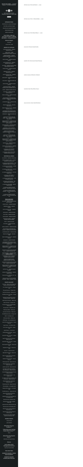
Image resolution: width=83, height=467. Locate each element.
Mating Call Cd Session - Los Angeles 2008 (9, 389)
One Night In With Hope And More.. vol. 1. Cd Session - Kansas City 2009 (9, 379)
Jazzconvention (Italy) (28, 102)
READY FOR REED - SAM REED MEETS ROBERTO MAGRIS (9, 254)
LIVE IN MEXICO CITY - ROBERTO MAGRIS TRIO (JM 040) (9, 63)
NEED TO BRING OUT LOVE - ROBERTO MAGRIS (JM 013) (9, 108)
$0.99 (9, 16)
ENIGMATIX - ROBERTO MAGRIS (9, 240)
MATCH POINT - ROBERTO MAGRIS (9, 216)
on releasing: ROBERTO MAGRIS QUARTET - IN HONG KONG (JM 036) (9, 188)
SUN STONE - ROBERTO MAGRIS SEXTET (9, 224)
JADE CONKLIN (9, 422)
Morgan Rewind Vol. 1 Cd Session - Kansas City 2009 (9, 382)
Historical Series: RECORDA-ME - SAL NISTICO (9, 276)
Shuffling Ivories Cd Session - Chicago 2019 (9, 295)
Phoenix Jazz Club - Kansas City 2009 (9, 384)
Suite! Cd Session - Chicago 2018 (9, 302)
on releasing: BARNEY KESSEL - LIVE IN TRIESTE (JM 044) (9, 179)
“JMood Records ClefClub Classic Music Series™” (9, 430)
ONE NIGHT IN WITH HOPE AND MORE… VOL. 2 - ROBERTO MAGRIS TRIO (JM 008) (9, 118)
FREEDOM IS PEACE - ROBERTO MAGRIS (9, 207)
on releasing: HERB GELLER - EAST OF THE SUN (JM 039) (9, 170)
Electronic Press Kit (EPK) (9, 447)
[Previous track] (6, 10)
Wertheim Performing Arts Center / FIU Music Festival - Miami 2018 (9, 298)
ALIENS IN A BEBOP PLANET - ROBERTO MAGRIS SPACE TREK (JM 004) (9, 132)
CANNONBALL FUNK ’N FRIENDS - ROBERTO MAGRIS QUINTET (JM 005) (9, 128)
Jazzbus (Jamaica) (27, 74)
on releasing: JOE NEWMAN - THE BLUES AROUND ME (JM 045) (9, 182)
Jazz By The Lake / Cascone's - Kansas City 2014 (9, 342)
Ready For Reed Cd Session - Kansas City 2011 (9, 359)
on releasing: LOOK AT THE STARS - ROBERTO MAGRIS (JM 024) (9, 153)
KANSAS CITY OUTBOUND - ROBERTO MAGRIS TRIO (9, 273)
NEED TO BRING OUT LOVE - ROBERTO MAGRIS (9, 237)
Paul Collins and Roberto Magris (9, 26)
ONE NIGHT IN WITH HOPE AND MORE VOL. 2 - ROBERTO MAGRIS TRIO (9, 251)
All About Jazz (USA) (28, 4)
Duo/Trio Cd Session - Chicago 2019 (9, 292)
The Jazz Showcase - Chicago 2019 (9, 290)
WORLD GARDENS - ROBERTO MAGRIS (9, 226)
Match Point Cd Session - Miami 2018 (9, 300)
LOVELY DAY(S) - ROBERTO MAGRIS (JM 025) (9, 69)
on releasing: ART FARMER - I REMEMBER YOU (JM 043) (9, 176)
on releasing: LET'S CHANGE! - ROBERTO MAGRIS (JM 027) (9, 150)
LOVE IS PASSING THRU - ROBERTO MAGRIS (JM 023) (9, 75)
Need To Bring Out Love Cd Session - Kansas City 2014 (9, 339)
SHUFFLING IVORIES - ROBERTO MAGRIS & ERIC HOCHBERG (9, 219)
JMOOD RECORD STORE (9, 30)
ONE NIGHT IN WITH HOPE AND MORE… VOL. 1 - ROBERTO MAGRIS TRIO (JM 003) (9, 136)
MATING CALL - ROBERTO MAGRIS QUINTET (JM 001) (9, 143)
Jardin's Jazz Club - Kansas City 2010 (9, 366)
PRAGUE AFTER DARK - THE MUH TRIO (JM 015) (9, 105)
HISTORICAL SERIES (9, 156)
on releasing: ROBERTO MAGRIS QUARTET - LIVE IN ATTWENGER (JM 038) (9, 195)
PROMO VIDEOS (9, 418)
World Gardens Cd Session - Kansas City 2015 (9, 333)
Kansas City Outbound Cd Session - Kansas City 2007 (9, 394)
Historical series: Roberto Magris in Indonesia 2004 (9, 412)
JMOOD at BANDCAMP (9, 32)
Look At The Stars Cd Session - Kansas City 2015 (9, 323)
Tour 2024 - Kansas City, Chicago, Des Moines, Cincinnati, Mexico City (9, 285)
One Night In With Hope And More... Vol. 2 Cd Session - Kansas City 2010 (9, 369)
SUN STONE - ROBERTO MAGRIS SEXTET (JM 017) (9, 92)
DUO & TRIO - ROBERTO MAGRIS (9, 214)
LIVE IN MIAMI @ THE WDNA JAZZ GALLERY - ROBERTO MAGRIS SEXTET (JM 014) (9, 98)
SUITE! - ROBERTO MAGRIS (9, 221)
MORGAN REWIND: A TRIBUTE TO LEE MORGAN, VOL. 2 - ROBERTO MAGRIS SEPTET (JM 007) (9, 122)
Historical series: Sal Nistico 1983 (9, 399)
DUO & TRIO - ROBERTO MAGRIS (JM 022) (9, 81)
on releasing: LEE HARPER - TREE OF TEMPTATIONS (9, 185)
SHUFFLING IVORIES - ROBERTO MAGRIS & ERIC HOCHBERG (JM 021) (9, 87)
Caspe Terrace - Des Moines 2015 (9, 325)
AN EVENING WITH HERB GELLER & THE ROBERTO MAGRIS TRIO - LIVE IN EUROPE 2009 (9, 243)
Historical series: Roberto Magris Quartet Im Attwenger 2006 (9, 415)
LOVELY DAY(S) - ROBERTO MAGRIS (9, 204)
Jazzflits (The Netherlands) (29, 60)
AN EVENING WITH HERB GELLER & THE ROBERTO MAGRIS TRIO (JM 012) (9, 111)
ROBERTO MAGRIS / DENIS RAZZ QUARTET (9, 454)
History (9, 442)
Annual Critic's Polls (9, 44)
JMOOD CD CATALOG (9, 47)
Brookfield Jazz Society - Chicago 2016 (9, 313)
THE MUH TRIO (9, 450)
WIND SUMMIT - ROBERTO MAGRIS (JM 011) (9, 60)
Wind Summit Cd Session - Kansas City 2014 (9, 345)
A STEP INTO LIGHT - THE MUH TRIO (9, 231)
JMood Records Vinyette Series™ (9, 436)
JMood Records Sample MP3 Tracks (9, 28)
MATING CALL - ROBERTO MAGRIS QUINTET (9, 270)
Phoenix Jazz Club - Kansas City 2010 (9, 361)
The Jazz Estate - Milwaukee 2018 (9, 307)
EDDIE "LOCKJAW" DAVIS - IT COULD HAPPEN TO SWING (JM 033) (9, 161)
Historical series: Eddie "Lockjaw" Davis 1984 (9, 402)
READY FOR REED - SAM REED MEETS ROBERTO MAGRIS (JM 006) (9, 125)
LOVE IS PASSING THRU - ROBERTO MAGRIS (9, 210)
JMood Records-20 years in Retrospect (9, 24)
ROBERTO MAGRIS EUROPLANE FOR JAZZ (9, 457)
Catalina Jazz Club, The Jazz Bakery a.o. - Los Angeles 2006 (9, 397)
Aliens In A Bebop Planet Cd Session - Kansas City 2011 (9, 356)
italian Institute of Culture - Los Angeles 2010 (9, 375)
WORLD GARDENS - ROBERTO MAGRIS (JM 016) (9, 95)
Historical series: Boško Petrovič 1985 (9, 404)
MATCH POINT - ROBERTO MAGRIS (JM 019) (9, 84)
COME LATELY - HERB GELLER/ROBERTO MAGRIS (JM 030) (9, 53)
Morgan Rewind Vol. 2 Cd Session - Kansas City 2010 (9, 364)
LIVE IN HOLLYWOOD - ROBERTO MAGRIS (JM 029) (9, 50)
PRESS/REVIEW (9, 199)
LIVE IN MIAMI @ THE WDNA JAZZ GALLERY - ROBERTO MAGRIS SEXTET (9, 229)
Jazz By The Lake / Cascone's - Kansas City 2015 (9, 336)
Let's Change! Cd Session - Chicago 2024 (9, 288)
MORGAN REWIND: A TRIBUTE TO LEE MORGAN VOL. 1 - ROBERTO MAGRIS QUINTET (9, 266)
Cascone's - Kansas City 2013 (9, 350)
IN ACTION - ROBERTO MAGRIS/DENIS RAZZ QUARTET (9, 202)
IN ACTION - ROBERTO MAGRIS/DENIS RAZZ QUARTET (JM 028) (9, 66)
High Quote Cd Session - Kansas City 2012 (9, 353)
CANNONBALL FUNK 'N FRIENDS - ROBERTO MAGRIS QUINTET (9, 257)
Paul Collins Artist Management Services (9, 445)
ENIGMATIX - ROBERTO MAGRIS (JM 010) (9, 114)
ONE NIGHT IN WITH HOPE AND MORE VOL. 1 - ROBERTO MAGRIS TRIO (9, 263)
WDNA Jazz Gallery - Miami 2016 (9, 318)
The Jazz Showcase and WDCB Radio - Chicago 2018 (9, 305)
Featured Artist (9, 420)
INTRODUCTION (9, 22)
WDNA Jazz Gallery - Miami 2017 (9, 309)
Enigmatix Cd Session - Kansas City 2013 (9, 348)
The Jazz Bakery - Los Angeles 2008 (9, 386)
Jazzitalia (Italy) (27, 88)
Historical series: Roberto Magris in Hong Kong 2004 (9, 409)
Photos (9, 432)
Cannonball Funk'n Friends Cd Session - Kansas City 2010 (9, 372)
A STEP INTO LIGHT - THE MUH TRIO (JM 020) (9, 102)
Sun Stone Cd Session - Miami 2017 (9, 311)
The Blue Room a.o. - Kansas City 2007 (9, 391)
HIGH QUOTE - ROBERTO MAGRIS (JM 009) (9, 78)
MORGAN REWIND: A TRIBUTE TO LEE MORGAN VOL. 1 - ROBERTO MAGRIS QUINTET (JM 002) (9, 140)
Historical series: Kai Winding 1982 (9, 406)
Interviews (9, 42)
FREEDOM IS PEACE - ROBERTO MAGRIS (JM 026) (9, 72)
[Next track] (11, 10)
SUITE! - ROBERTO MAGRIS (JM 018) (9, 89)
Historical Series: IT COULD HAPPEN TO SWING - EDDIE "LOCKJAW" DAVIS (9, 279)
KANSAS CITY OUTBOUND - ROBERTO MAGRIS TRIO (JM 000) (9, 146)
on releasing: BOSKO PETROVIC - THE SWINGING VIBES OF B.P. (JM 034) (9, 164)
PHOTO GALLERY (9, 282)
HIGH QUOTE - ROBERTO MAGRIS (9, 212)
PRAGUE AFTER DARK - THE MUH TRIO (9, 234)
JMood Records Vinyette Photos (9, 439)
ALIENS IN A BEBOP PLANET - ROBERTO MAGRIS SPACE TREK (9, 260)
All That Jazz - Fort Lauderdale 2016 (9, 320)
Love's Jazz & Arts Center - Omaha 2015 (9, 328)
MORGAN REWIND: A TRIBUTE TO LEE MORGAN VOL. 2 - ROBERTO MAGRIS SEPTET (9, 247)
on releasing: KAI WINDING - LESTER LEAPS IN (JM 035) (9, 167)
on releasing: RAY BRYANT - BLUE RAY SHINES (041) (9, 173)
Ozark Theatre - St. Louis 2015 (9, 330)
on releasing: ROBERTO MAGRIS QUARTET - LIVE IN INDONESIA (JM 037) (9, 191)
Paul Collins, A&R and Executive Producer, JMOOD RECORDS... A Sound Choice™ (9, 37)
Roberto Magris (9, 40)
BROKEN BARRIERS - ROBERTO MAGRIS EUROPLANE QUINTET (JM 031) (9, 56)
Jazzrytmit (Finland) (28, 46)
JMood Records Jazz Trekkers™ (9, 426)
